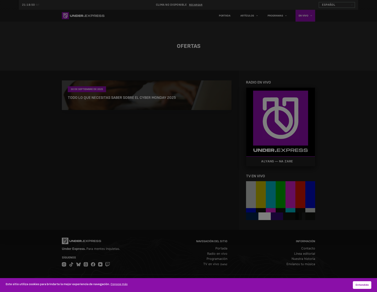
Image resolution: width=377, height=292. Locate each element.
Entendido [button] (362, 285)
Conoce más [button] (119, 284)
